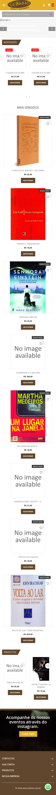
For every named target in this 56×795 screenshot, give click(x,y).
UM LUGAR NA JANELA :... (28, 446)
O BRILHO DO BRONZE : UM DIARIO (28, 170)
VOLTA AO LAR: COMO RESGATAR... (28, 630)
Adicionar (15, 82)
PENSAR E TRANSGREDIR (28, 243)
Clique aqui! (28, 734)
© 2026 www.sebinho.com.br (28, 788)
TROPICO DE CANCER (28, 557)
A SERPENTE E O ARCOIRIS (28, 372)
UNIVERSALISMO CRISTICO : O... (28, 501)
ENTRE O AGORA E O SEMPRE (41, 685)
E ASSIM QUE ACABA (15, 72)
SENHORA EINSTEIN (28, 317)
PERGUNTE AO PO (15, 682)
